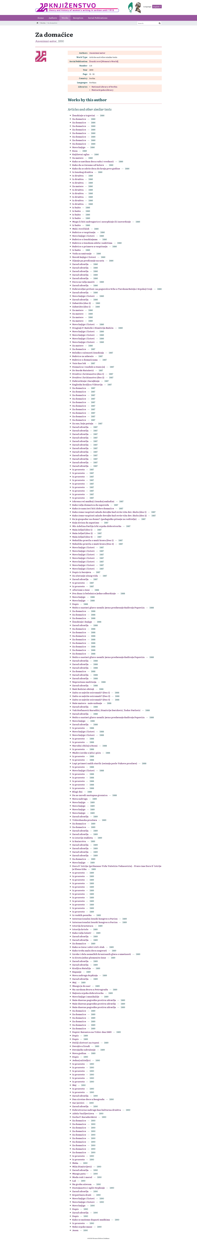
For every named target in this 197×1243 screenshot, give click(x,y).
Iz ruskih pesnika (82, 915)
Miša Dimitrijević (82, 1166)
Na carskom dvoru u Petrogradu (90, 989)
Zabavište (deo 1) (81, 306)
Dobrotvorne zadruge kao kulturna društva (96, 1109)
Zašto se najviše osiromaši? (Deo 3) (91, 699)
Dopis (75, 604)
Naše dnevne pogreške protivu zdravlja (94, 1000)
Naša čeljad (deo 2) (82, 533)
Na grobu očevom (81, 1184)
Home (41, 17)
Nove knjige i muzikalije (85, 996)
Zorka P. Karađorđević (84, 1117)
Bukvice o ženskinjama (84, 239)
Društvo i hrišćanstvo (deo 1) (88, 373)
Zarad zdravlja (80, 264)
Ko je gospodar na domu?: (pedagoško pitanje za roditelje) (104, 519)
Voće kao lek (79, 363)
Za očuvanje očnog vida (85, 575)
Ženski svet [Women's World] (103, 61)
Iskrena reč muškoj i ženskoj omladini (93, 501)
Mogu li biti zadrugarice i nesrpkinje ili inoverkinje (101, 221)
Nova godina (79, 1053)
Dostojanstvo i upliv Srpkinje (88, 1187)
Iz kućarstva (79, 841)
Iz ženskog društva (82, 172)
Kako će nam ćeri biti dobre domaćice (93, 508)
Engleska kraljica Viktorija (87, 384)
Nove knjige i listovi (83, 235)
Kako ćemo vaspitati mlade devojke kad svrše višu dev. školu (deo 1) (109, 512)
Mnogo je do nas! (81, 986)
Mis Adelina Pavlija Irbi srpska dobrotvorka (96, 526)
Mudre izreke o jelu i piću (86, 752)
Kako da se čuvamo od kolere (88, 165)
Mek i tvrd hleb (80, 228)
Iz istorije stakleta (82, 837)
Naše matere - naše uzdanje (87, 703)
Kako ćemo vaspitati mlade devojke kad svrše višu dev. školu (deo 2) (109, 515)
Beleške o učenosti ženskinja (88, 352)
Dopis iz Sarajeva (81, 572)
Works (65, 17)
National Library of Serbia (104, 86)
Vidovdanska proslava (84, 820)
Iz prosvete (78, 469)
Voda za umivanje (82, 253)
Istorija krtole (80, 929)
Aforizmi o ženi (81, 589)
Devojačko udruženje (84, 1049)
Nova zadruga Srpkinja (85, 975)
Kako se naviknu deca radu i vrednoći (93, 161)
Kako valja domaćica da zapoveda (90, 504)
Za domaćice (79, 118)
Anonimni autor (46, 41)
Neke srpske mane (82, 1226)
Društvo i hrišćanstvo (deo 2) (88, 377)
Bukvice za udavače (83, 356)
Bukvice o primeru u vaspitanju (90, 246)
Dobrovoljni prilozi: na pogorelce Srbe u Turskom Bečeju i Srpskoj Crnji (112, 288)
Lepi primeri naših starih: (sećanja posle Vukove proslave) (104, 763)
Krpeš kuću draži (81, 1194)
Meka (75, 1163)
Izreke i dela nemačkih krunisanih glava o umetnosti (101, 954)
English (156, 6)
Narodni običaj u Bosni (85, 745)
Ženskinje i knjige (82, 621)
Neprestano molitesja (84, 681)
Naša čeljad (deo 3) (82, 536)
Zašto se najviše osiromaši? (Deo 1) (91, 692)
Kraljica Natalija (81, 968)
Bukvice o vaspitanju (83, 232)
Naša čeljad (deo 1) (82, 529)
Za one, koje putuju (82, 423)
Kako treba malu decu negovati (89, 950)
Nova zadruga (80, 798)
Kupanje (76, 971)
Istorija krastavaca (82, 925)
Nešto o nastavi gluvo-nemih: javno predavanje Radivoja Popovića (108, 607)
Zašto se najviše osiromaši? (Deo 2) (91, 696)
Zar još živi (78, 1102)
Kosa (75, 150)
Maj (74, 982)
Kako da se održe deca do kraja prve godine (96, 168)
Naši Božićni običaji (83, 689)
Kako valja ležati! (81, 932)
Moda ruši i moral (82, 1177)
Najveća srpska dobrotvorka (88, 993)
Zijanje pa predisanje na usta (88, 260)
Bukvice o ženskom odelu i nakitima (92, 242)
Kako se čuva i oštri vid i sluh (88, 947)
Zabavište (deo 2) (81, 303)
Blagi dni (77, 791)
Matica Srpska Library (102, 90)
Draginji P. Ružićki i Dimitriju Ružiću (92, 327)
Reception (78, 17)
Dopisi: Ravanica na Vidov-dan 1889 (91, 1032)
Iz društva (78, 175)
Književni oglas (80, 154)
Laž (74, 1180)
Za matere (77, 157)
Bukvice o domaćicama (85, 359)
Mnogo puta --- (80, 1173)
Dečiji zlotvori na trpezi (85, 1042)
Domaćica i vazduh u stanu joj (88, 366)
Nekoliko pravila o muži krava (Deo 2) (93, 543)
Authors (53, 17)
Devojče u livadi (81, 1046)
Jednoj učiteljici (81, 1060)
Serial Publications (97, 17)
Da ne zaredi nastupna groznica (90, 795)
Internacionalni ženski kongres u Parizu (95, 918)
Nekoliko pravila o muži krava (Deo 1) (93, 540)
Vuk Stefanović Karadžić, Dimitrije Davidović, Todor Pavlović (106, 710)
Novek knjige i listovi (84, 257)
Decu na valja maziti (83, 281)
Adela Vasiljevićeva (83, 1113)
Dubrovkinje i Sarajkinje (86, 381)
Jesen (75, 1230)
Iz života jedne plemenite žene (89, 957)
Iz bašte (76, 207)
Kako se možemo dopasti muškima (91, 1219)
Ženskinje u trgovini (83, 115)
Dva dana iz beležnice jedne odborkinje (94, 593)
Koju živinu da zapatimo (86, 522)
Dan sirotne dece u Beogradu (88, 1099)
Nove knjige (78, 147)
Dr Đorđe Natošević (83, 370)
